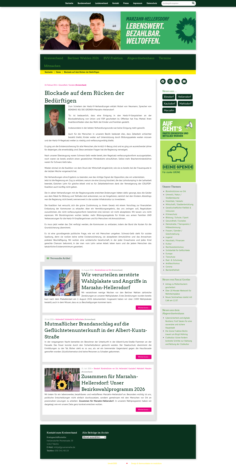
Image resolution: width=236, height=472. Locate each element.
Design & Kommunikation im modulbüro (146, 463)
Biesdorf (97, 368)
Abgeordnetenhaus (140, 58)
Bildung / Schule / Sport (177, 217)
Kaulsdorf (132, 368)
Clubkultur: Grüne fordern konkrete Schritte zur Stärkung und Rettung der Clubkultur (178, 340)
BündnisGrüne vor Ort (103, 270)
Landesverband (101, 3)
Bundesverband (84, 3)
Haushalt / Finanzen (175, 240)
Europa (169, 253)
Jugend (169, 237)
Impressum (137, 3)
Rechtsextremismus (175, 247)
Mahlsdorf (140, 368)
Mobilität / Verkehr (174, 201)
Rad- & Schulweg (174, 260)
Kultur (169, 243)
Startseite (69, 3)
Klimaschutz (171, 214)
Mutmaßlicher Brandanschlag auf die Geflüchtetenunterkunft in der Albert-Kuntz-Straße (96, 330)
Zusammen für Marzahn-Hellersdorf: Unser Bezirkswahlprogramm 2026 (113, 383)
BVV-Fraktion (113, 58)
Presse (126, 3)
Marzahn (148, 368)
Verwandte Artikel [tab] (60, 258)
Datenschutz (152, 3)
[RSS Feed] (177, 81)
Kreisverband (53, 58)
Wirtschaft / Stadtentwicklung (179, 204)
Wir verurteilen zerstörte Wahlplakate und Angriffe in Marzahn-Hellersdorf (114, 281)
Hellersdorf (59, 319)
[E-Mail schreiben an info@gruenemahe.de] (184, 81)
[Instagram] (170, 81)
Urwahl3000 (112, 463)
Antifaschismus (173, 263)
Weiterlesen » (143, 308)
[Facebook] (163, 81)
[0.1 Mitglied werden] (178, 138)
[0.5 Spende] (178, 181)
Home (58, 72)
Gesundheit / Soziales (67, 85)
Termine (165, 58)
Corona (169, 266)
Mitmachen (52, 66)
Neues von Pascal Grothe (176, 279)
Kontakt (115, 3)
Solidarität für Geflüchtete (74, 319)
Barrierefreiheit (172, 270)
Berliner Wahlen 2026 (83, 58)
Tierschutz (170, 256)
